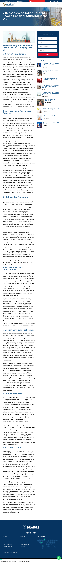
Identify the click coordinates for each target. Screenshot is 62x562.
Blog (22, 539)
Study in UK (6, 539)
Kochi (14, 1)
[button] (59, 558)
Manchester (7, 1)
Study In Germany (8, 544)
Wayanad (20, 1)
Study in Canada (7, 542)
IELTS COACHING (25, 544)
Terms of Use (30, 553)
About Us (23, 541)
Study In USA (7, 541)
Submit (48, 54)
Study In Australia (8, 546)
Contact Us (23, 542)
